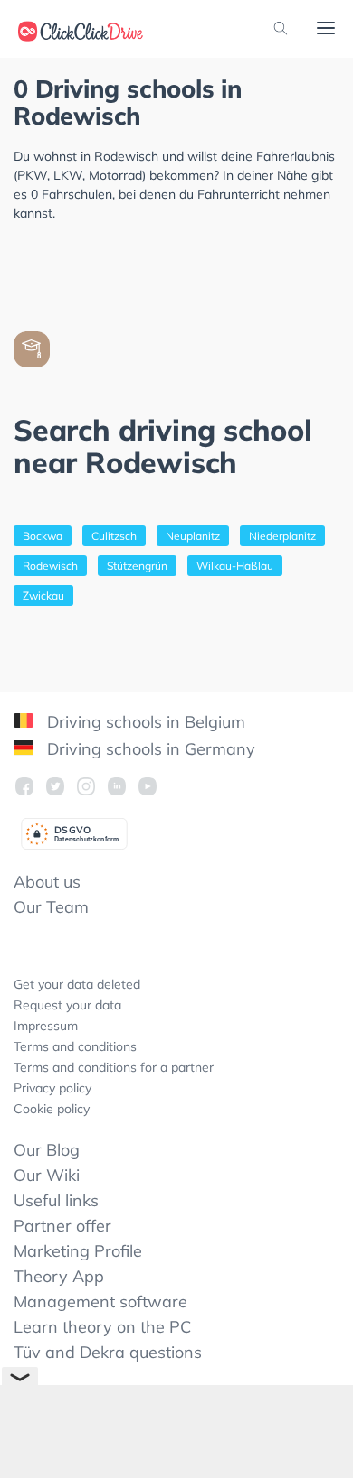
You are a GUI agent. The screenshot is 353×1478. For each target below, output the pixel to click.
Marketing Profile (78, 1251)
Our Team (51, 907)
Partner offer (62, 1225)
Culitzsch (114, 536)
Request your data (67, 1005)
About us (47, 881)
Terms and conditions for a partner (114, 1067)
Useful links (56, 1200)
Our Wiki (47, 1175)
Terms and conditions (75, 1046)
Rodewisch (50, 565)
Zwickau (43, 595)
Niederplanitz (282, 536)
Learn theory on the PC (102, 1326)
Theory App (59, 1276)
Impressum (46, 1026)
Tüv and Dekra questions (108, 1352)
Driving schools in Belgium (144, 721)
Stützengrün (137, 565)
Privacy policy (52, 1088)
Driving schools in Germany (149, 749)
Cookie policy (52, 1109)
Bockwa (42, 536)
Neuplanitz (193, 536)
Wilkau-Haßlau (234, 565)
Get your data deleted (77, 984)
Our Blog (47, 1149)
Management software (100, 1301)
